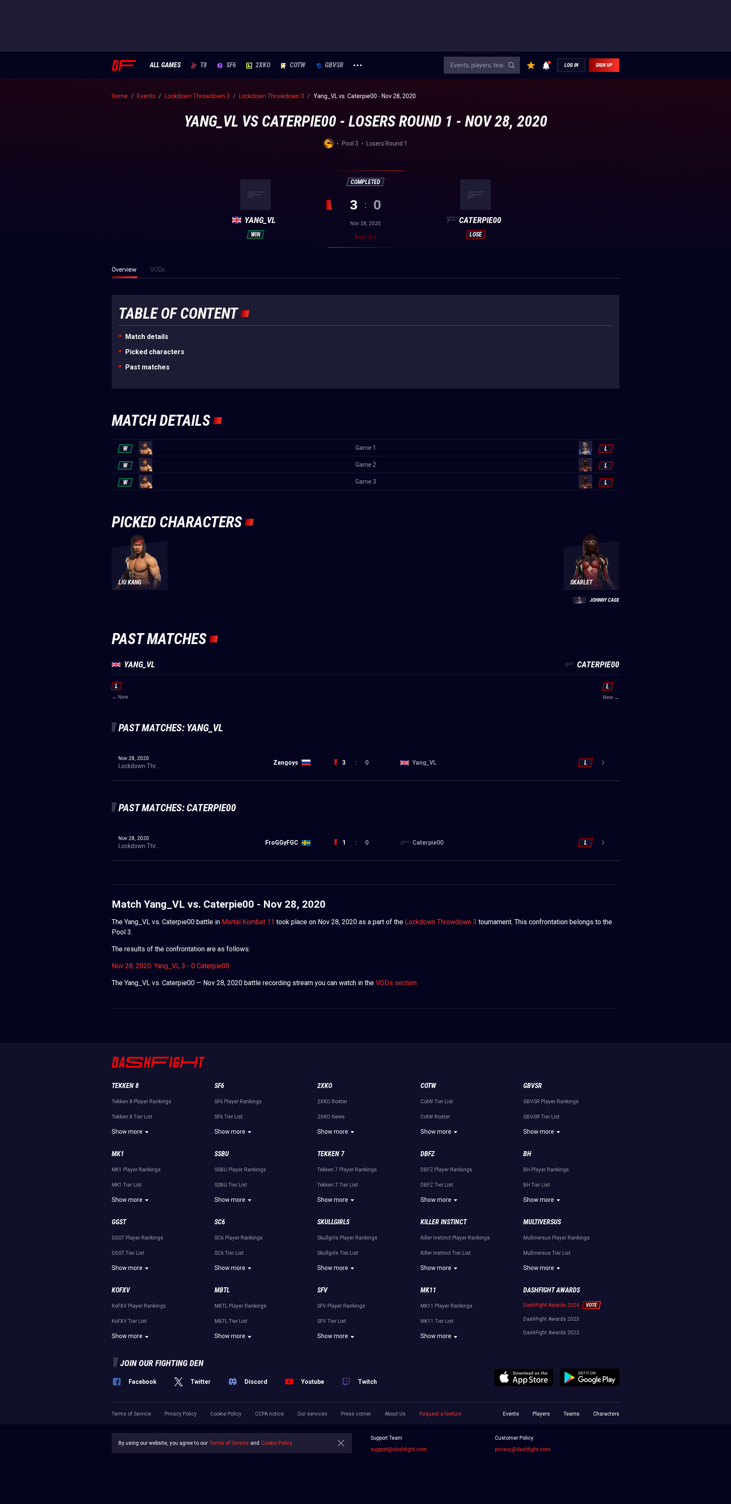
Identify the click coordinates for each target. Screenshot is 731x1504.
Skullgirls (333, 1222)
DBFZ (427, 1154)
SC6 (219, 1222)
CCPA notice (269, 1414)
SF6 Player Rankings (238, 1102)
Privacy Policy (181, 1414)
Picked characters (154, 352)
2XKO (263, 65)
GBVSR (334, 65)
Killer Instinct (443, 1222)
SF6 (231, 65)
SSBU (221, 1154)
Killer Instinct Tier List (445, 1253)
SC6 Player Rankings (238, 1238)
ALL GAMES (165, 65)
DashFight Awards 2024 (551, 1305)
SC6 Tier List (229, 1253)
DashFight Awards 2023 (551, 1319)
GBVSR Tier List (541, 1117)
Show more (127, 1131)
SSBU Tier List (230, 1185)
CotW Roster (435, 1117)
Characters (606, 1414)
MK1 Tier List (127, 1185)
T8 (203, 65)
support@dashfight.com (399, 1449)
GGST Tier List (128, 1253)
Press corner (356, 1414)
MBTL (222, 1290)
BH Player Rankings (546, 1170)
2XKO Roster (332, 1102)
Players (541, 1414)
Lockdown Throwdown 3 (441, 922)
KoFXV (121, 1290)
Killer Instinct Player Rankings (455, 1238)
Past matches (147, 367)
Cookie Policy (226, 1414)
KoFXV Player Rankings (139, 1306)
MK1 (118, 1154)
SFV (322, 1290)
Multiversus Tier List (547, 1253)
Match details (146, 337)
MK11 (428, 1290)
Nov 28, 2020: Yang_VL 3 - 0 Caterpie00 (170, 966)
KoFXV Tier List (129, 1321)
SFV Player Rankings (341, 1306)
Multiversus (542, 1222)
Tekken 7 (330, 1154)
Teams (571, 1414)
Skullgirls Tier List (337, 1253)
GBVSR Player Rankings (551, 1102)
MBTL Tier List (230, 1321)
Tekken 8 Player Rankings (141, 1102)
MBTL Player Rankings (240, 1306)
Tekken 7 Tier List (337, 1185)
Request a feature (440, 1414)
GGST (119, 1222)
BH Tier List (536, 1185)
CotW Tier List (436, 1102)
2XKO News (331, 1117)
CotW (297, 65)
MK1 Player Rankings (136, 1170)
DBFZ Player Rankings (446, 1170)
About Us (395, 1414)
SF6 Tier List (228, 1117)
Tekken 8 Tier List (132, 1117)
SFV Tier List (331, 1321)
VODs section (396, 983)
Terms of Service (131, 1414)
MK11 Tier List (436, 1321)
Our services (312, 1414)
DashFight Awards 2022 (551, 1333)
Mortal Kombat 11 (248, 922)
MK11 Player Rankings (446, 1306)
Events (511, 1414)
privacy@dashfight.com (522, 1449)
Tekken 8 (125, 1086)
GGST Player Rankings (137, 1238)
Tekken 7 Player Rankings (347, 1170)
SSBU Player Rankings (240, 1170)
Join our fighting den (161, 1363)
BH (527, 1154)
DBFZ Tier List (436, 1185)
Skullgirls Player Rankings (347, 1238)
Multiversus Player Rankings (556, 1238)
